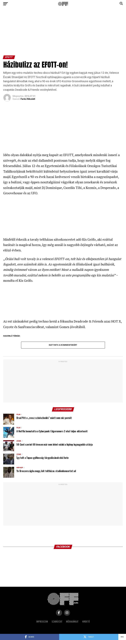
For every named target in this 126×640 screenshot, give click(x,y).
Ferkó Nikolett (28, 99)
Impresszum (42, 621)
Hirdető (86, 621)
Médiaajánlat (72, 621)
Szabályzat (57, 621)
